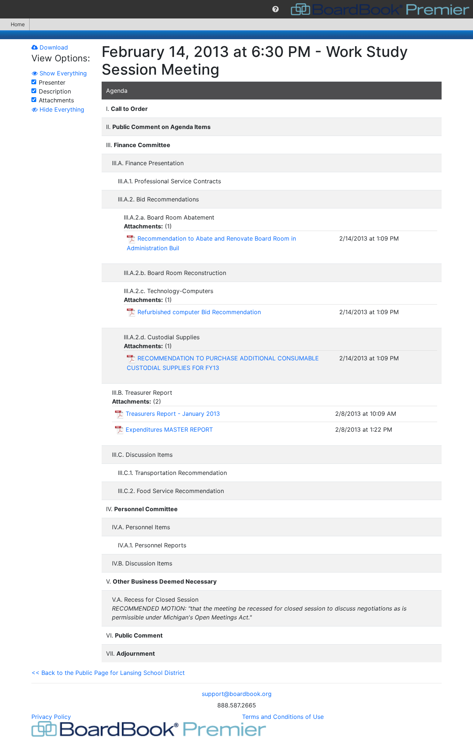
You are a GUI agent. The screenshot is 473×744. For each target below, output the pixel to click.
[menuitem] (275, 9)
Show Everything (62, 73)
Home (18, 24)
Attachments (56, 100)
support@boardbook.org (237, 693)
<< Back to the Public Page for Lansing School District (108, 672)
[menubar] (236, 9)
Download (53, 47)
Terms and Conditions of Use (283, 716)
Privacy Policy (51, 716)
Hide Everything (61, 109)
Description (55, 91)
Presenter (52, 82)
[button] (275, 9)
